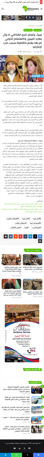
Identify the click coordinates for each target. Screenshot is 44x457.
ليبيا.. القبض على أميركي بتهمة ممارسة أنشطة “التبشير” (32, 293)
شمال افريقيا (28, 30)
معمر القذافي (15, 227)
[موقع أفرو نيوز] (31, 9)
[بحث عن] (41, 9)
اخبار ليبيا (25, 219)
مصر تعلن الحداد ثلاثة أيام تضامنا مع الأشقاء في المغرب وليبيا (32, 268)
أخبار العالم (31, 25)
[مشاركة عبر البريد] (6, 236)
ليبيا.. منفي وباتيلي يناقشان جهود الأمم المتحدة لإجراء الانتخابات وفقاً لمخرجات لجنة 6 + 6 (11, 270)
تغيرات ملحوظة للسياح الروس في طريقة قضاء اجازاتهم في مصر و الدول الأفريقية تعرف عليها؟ (17, 399)
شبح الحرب (36, 227)
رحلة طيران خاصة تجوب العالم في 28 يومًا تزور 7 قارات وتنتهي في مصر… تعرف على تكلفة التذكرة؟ (16, 409)
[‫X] (35, 236)
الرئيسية (38, 25)
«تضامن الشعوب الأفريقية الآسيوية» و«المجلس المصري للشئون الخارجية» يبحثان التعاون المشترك (16, 389)
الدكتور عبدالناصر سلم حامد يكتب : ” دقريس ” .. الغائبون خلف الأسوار (16, 418)
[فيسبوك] (40, 236)
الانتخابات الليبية (12, 219)
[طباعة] (40, 241)
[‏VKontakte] (11, 236)
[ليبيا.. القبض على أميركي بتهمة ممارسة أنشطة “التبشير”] (32, 284)
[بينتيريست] (20, 236)
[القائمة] (3, 9)
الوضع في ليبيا (35, 223)
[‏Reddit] (16, 236)
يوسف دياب (36, 51)
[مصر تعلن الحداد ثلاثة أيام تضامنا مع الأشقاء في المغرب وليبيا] (32, 259)
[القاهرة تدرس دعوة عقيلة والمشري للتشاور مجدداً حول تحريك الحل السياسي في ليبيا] (11, 284)
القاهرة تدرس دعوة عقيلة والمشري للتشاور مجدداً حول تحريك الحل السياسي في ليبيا (12, 293)
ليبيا (26, 227)
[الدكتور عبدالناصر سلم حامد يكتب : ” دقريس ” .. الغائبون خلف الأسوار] (36, 420)
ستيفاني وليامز (20, 223)
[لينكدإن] (30, 236)
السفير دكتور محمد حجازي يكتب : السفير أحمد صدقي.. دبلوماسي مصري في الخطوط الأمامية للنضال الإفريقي (16, 428)
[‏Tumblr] (25, 236)
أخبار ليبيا (36, 219)
